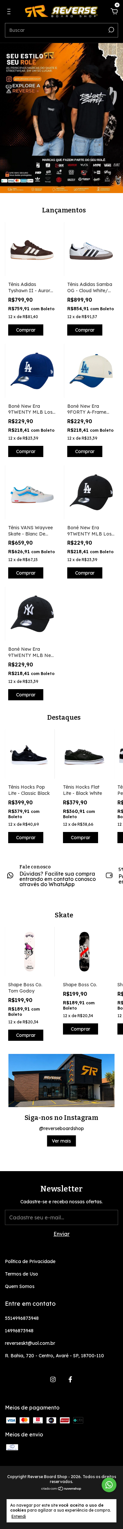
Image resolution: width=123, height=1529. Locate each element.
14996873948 (19, 1331)
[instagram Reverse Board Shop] (53, 1379)
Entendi (18, 1516)
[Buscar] (110, 30)
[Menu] (10, 11)
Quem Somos (19, 1286)
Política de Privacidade (30, 1261)
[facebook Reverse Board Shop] (70, 1379)
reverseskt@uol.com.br (30, 1343)
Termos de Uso (21, 1274)
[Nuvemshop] (61, 1489)
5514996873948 (22, 1318)
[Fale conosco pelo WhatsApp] (109, 1484)
